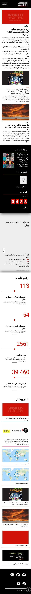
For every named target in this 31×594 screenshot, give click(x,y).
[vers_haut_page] (28, 589)
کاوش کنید (20, 200)
